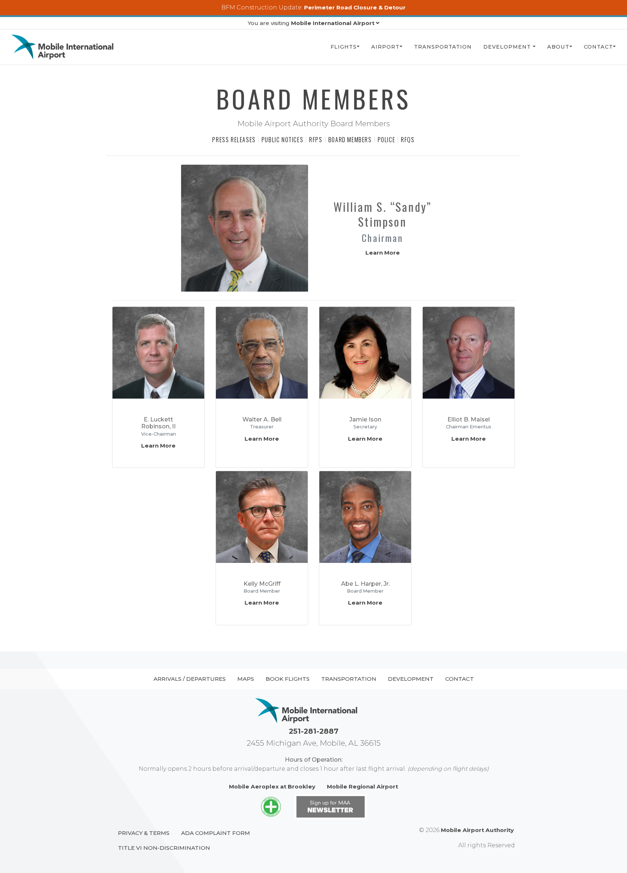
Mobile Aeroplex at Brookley (272, 786)
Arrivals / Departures (189, 678)
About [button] (558, 47)
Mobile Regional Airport (362, 786)
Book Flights (288, 678)
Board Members (350, 139)
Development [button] (508, 47)
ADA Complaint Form (215, 832)
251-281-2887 (314, 731)
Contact (598, 47)
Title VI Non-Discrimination (164, 847)
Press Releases (233, 139)
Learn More (382, 252)
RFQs (407, 139)
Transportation (443, 47)
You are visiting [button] (311, 23)
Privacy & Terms (143, 832)
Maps (245, 678)
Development (411, 678)
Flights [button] (344, 47)
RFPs (315, 139)
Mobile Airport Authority (477, 830)
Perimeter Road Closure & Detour (355, 7)
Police (387, 139)
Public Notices (282, 139)
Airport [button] (385, 47)
